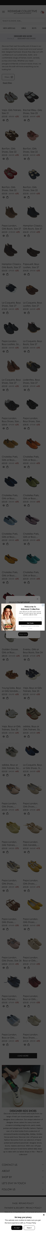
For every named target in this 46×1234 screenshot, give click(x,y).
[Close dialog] (43, 605)
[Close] (44, 1215)
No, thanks (30, 628)
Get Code (30, 623)
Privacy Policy (31, 1223)
